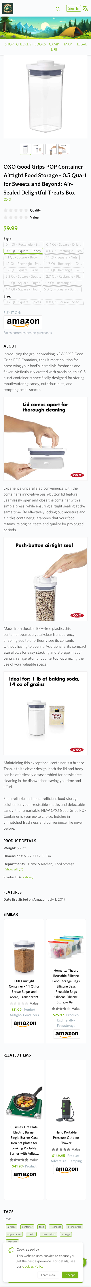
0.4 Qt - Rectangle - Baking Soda (24, 244)
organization (14, 1234)
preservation (48, 1234)
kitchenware (74, 1226)
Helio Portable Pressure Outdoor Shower (66, 1137)
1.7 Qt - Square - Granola (24, 270)
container (27, 1226)
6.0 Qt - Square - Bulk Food (63, 289)
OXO (7, 199)
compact (12, 1241)
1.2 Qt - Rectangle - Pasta (24, 263)
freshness (56, 1226)
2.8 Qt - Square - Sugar (23, 283)
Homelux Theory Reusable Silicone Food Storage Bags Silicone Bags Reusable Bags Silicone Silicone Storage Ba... (66, 986)
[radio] (6, 210)
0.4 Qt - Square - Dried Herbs (65, 244)
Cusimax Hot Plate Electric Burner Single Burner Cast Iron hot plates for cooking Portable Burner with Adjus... (24, 1140)
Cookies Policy (33, 1266)
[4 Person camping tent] (9, 8)
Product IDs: (19, 877)
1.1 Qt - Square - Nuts (62, 257)
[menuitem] (73, 8)
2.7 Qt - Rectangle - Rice (64, 276)
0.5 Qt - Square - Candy (23, 251)
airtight (11, 1226)
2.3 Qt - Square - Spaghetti (24, 276)
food (41, 1226)
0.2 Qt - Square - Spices (23, 302)
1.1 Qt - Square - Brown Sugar (24, 257)
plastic (31, 1234)
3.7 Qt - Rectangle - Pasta (63, 283)
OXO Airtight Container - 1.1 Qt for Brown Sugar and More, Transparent (24, 989)
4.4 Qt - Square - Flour (22, 289)
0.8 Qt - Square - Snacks (64, 302)
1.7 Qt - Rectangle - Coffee (65, 263)
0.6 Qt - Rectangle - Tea (64, 251)
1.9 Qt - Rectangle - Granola (65, 270)
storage (66, 1234)
